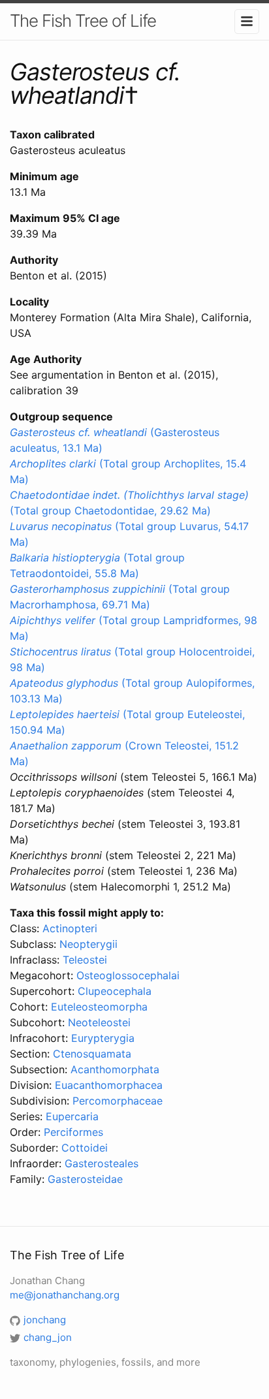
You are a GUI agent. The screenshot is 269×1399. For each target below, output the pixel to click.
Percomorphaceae (117, 1100)
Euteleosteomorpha (99, 1006)
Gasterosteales (101, 1163)
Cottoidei (84, 1147)
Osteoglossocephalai (128, 975)
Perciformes (73, 1132)
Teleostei (85, 959)
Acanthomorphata (115, 1069)
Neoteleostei (99, 1022)
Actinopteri (69, 928)
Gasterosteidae (85, 1179)
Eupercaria (72, 1116)
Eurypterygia (102, 1038)
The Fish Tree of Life (83, 20)
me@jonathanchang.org (64, 1295)
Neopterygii (88, 944)
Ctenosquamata (92, 1053)
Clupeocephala (114, 991)
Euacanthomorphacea (109, 1085)
